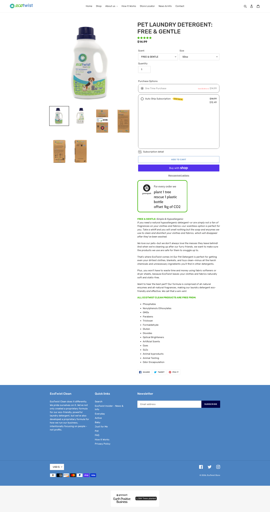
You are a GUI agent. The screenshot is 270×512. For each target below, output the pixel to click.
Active (98, 418)
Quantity (143, 63)
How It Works (102, 439)
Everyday (100, 413)
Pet (97, 431)
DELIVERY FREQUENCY (156, 125)
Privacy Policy (102, 443)
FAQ (97, 435)
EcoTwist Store (213, 475)
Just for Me (101, 426)
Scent (141, 50)
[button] (144, 37)
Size (182, 50)
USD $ (56, 467)
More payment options (178, 175)
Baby (97, 422)
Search (98, 401)
